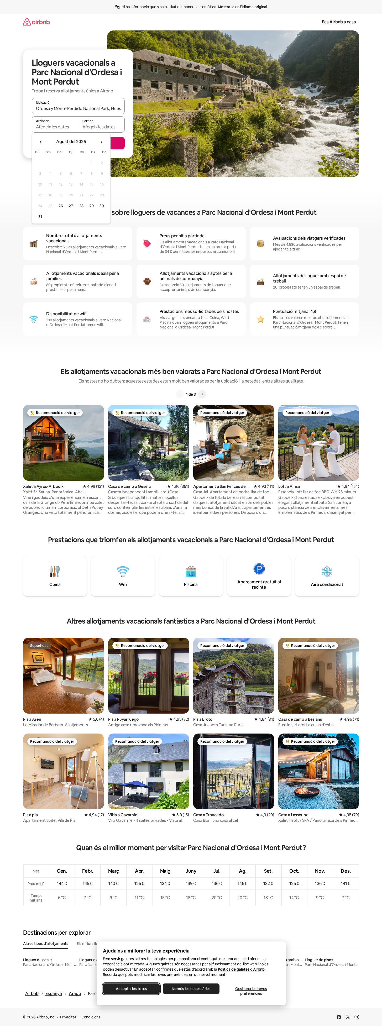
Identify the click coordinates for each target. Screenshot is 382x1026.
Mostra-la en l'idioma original (242, 6)
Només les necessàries (191, 988)
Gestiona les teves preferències (251, 991)
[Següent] (202, 394)
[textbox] (55, 127)
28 (81, 205)
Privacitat (68, 1017)
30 (102, 205)
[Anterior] (180, 394)
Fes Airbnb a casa (339, 22)
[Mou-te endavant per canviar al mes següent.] (101, 141)
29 (92, 205)
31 (40, 216)
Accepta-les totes (131, 988)
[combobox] (78, 108)
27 (71, 205)
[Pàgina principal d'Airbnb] (36, 22)
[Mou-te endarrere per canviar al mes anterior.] (41, 141)
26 (61, 205)
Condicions (90, 1017)
